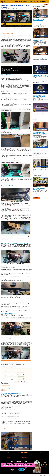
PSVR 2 (45, 191)
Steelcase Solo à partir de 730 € (6, 388)
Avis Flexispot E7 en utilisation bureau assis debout (8, 72)
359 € (5, 428)
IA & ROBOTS (31, 1)
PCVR (40, 191)
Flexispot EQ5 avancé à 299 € (6, 385)
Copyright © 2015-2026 (24, 457)
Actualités (13, 8)
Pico (42, 191)
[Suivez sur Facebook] (35, 8)
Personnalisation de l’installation (6, 69)
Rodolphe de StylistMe (5, 8)
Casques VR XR (35, 191)
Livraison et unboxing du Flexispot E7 (7, 68)
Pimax (43, 191)
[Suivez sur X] (37, 8)
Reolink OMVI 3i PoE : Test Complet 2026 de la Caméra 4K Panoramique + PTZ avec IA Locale (40, 151)
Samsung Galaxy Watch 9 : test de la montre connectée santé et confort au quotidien (40, 76)
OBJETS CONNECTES (26, 1)
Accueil (40, 452)
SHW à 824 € (3, 389)
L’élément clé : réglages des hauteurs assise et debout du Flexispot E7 (10, 70)
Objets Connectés (20, 8)
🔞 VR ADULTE (36, 1)
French (41, 475)
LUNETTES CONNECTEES (18, 1)
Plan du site (8, 457)
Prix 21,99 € (10, 204)
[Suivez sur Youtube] (34, 8)
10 (17, 448)
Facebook (8, 452)
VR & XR (12, 1)
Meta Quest (38, 191)
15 (20, 448)
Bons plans (16, 8)
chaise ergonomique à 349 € (15, 381)
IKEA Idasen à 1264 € (4, 390)
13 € (22, 280)
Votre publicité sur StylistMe (24, 452)
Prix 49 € (15, 210)
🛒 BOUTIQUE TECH (42, 1)
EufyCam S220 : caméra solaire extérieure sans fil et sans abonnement (39, 20)
